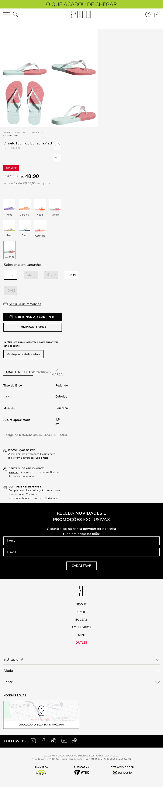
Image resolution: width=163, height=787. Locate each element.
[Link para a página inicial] (6, 132)
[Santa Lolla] (81, 14)
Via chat (13, 472)
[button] (10, 275)
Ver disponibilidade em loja (23, 354)
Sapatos (20, 132)
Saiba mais (41, 457)
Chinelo (35, 132)
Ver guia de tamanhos (25, 304)
